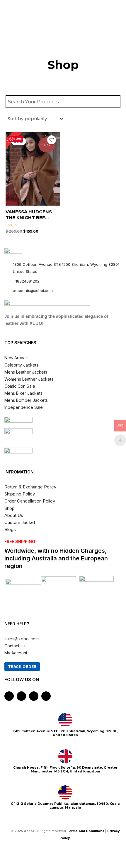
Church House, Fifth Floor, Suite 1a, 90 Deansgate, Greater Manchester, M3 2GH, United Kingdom (65, 769)
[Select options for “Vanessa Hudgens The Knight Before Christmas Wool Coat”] (54, 179)
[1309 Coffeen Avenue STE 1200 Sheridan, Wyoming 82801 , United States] (65, 720)
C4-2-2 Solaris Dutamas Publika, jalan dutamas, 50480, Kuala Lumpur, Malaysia (65, 805)
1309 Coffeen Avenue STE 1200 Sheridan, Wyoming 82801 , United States (65, 733)
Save (18, 139)
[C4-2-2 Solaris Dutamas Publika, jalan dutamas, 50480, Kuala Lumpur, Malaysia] (65, 792)
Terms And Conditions (85, 831)
